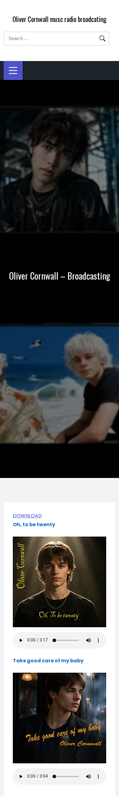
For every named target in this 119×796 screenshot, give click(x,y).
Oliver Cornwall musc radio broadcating (59, 19)
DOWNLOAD (27, 516)
